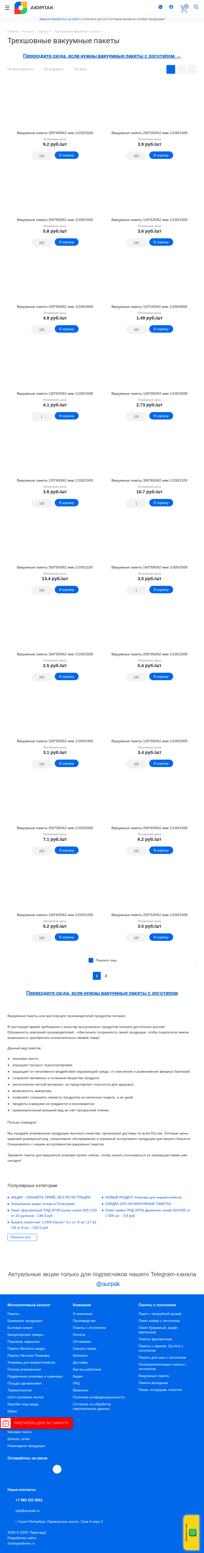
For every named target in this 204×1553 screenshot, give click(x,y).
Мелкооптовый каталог (29, 1305)
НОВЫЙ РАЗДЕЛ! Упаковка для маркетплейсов (143, 1197)
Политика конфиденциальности (99, 1397)
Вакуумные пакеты (154, 1376)
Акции (78, 1376)
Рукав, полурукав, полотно (160, 1390)
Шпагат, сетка (18, 1439)
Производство (84, 1321)
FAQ (76, 1383)
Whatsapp (193, 1532)
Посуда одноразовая (24, 1383)
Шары (12, 1411)
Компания (82, 1305)
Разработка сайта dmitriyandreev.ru (21, 1540)
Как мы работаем (87, 1369)
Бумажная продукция (24, 1321)
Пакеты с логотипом (89, 1328)
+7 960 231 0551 (29, 1500)
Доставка (80, 1362)
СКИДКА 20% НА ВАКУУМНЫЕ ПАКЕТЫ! (138, 1204)
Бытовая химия (20, 1328)
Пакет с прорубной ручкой (160, 1314)
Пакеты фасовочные (155, 1339)
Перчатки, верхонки (23, 1341)
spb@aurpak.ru (27, 1511)
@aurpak (107, 1283)
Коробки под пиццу (23, 1404)
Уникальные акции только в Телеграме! (43, 1204)
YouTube (34, 1469)
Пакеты (13, 1314)
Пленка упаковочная (24, 1369)
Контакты (80, 1355)
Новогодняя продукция (26, 1446)
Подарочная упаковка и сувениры (35, 1376)
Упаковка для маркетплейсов (31, 1362)
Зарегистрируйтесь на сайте (59, 19)
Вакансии (80, 1390)
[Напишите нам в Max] (193, 1522)
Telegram (23, 1469)
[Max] (57, 1469)
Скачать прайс (85, 1348)
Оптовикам (82, 1341)
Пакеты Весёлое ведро (26, 1348)
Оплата (79, 1335)
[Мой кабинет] (171, 8)
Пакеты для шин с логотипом (162, 1357)
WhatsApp (46, 1469)
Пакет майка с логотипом (159, 1321)
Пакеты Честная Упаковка (28, 1355)
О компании (83, 1314)
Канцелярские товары (25, 1335)
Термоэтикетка (19, 1390)
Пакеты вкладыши (153, 1383)
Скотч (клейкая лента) (25, 1397)
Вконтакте (11, 1469)
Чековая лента (19, 1432)
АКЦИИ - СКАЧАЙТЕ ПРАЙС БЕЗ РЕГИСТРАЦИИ (50, 1197)
